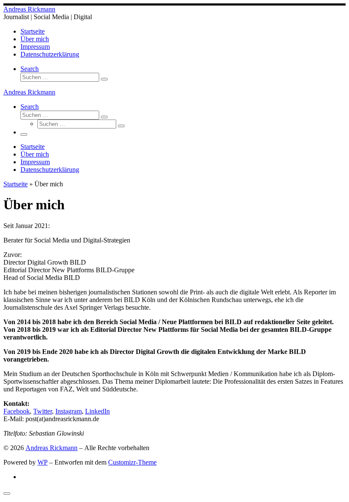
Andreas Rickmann (51, 447)
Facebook (16, 411)
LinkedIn (97, 411)
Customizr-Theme (132, 462)
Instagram (68, 411)
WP (42, 462)
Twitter (42, 411)
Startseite (15, 184)
